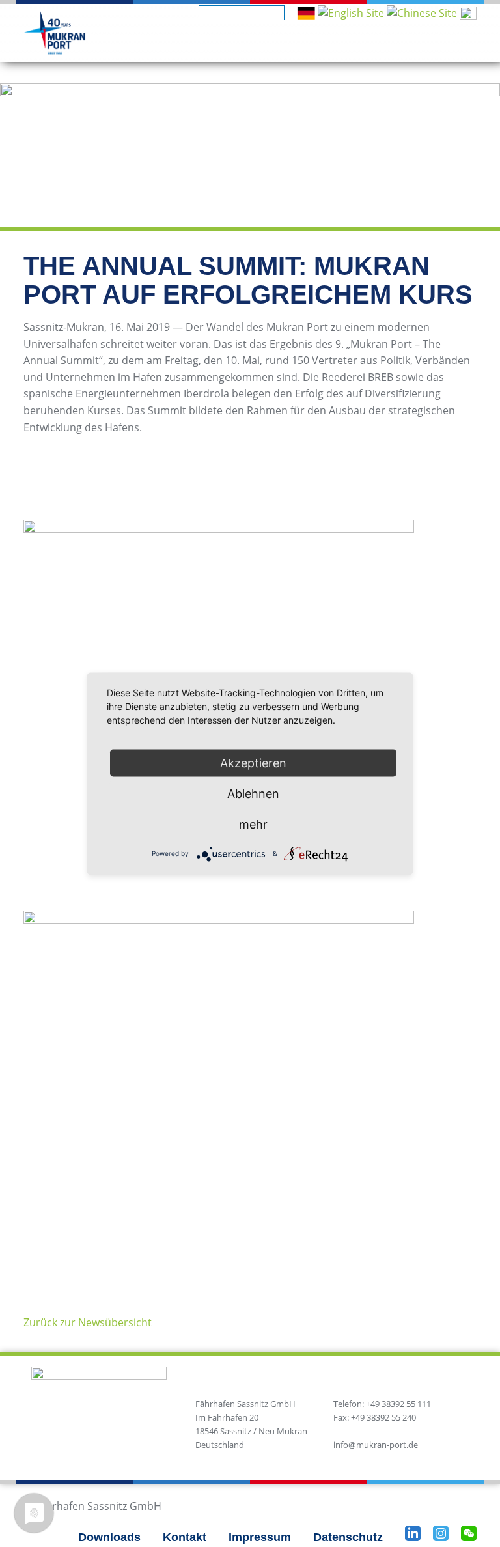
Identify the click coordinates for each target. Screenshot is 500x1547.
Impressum (260, 1537)
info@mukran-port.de (375, 1445)
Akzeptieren (253, 762)
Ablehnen (253, 793)
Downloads (109, 1537)
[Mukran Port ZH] (422, 12)
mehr (253, 823)
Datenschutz (348, 1537)
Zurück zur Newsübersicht (87, 1322)
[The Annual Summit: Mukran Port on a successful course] (351, 12)
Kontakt (184, 1537)
